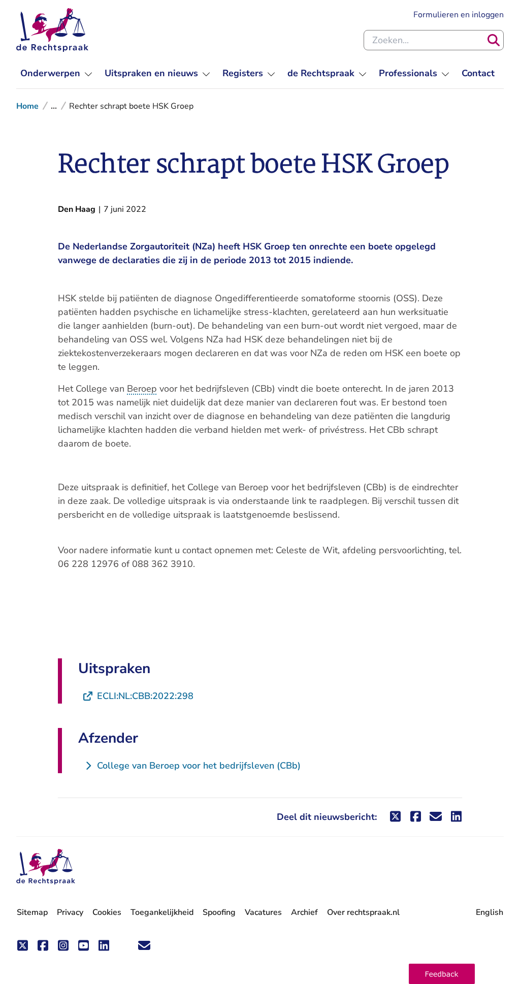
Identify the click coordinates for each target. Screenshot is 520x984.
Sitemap (32, 912)
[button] (442, 974)
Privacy (70, 912)
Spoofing (219, 912)
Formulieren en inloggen (458, 14)
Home (27, 106)
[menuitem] (56, 73)
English (489, 912)
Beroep (142, 389)
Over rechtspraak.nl (363, 912)
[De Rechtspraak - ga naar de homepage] (52, 30)
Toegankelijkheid (162, 912)
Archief (304, 912)
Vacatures (263, 912)
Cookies (106, 912)
